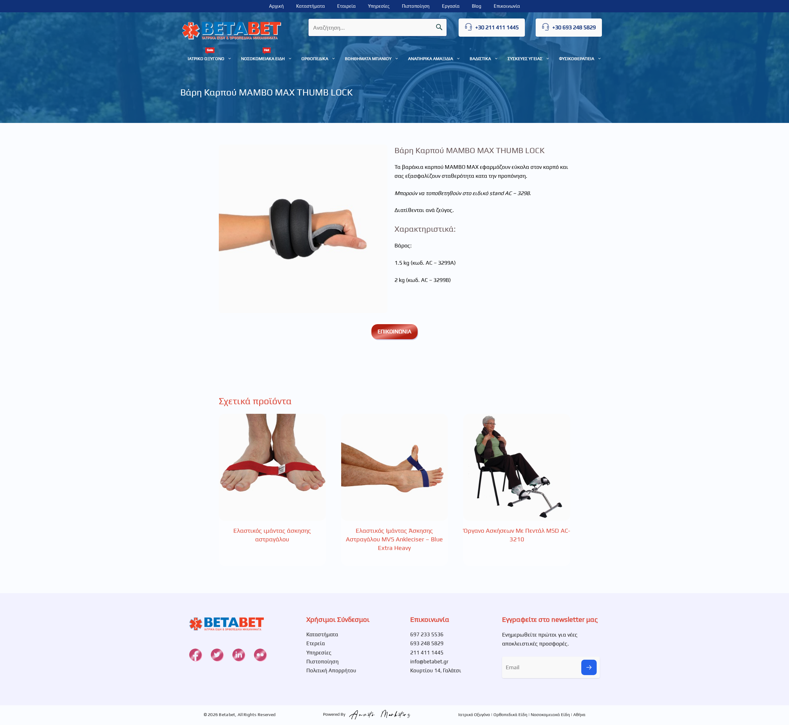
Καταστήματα (310, 6)
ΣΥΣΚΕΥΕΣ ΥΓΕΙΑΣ (525, 58)
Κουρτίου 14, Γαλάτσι (435, 670)
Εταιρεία (346, 6)
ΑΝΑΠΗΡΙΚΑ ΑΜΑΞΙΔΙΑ (430, 58)
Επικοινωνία (507, 6)
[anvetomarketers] (378, 714)
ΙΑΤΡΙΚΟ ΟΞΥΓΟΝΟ (206, 58)
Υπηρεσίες (379, 6)
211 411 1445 (427, 653)
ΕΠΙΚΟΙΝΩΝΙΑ (394, 331)
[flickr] (260, 655)
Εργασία (451, 6)
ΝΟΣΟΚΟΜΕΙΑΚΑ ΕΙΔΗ (263, 58)
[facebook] (195, 655)
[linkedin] (238, 655)
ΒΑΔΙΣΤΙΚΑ (480, 58)
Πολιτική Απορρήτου (331, 670)
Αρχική (276, 6)
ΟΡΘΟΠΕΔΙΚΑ (314, 58)
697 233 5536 (427, 634)
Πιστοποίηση (416, 6)
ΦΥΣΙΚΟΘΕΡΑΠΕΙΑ (576, 58)
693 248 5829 (427, 643)
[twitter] (217, 655)
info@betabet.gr (429, 661)
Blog (476, 6)
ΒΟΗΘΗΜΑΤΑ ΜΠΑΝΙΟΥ (368, 58)
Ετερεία (315, 643)
